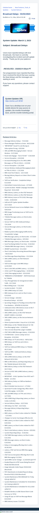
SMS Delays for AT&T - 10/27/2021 (15, 406)
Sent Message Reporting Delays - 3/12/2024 (19, 256)
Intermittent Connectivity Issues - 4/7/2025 (18, 185)
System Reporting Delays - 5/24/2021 (16, 433)
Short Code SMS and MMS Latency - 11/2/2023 (19, 268)
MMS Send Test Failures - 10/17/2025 (16, 173)
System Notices (16, 10)
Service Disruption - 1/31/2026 (14, 165)
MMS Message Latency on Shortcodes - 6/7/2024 (20, 237)
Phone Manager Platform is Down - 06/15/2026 (19, 143)
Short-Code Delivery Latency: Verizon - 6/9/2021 (20, 430)
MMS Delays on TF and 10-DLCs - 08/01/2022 (18, 340)
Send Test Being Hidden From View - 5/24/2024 (19, 244)
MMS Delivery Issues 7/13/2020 (14, 501)
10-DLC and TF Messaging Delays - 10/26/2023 (19, 271)
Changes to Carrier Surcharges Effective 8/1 (19, 418)
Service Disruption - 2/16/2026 (14, 158)
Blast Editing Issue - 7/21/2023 (14, 286)
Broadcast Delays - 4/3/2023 (14, 300)
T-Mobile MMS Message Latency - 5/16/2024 (18, 246)
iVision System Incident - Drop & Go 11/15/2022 (20, 322)
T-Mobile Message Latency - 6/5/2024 (16, 239)
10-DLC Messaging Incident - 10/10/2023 (17, 273)
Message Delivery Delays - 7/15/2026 (16, 141)
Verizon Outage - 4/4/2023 (13, 298)
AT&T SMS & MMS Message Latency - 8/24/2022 (20, 332)
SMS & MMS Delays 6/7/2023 (14, 290)
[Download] (15, 263)
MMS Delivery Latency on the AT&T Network (18, 192)
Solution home (8, 7)
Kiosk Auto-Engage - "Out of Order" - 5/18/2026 (20, 156)
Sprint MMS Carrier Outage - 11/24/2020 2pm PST (20, 460)
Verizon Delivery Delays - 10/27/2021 (16, 403)
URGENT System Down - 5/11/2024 (15, 249)
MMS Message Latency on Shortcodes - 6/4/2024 (20, 241)
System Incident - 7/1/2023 (13, 288)
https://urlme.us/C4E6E (14, 101)
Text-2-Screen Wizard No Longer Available (18, 330)
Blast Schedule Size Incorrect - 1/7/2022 (17, 386)
